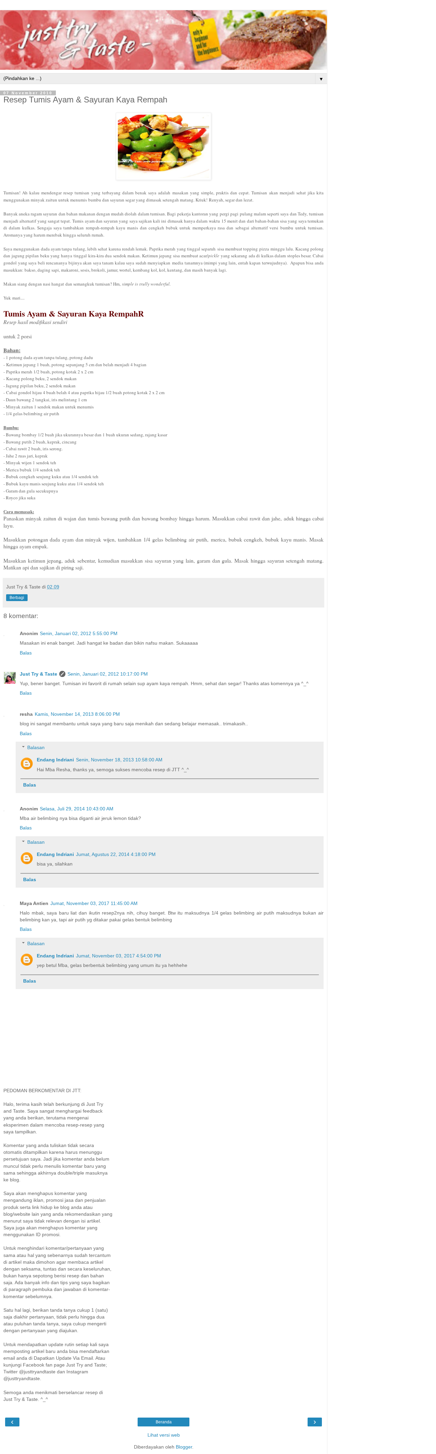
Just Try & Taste (38, 674)
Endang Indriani (55, 759)
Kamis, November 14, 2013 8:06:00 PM (77, 714)
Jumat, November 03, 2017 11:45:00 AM (94, 903)
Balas (26, 653)
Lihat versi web (163, 1435)
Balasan (36, 747)
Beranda (164, 1422)
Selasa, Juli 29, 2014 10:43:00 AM (76, 808)
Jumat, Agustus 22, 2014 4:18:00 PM (116, 854)
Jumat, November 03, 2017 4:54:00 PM (118, 955)
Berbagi (17, 597)
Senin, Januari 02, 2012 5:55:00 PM (79, 633)
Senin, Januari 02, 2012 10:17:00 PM (107, 674)
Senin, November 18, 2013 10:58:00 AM (119, 759)
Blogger (184, 1447)
